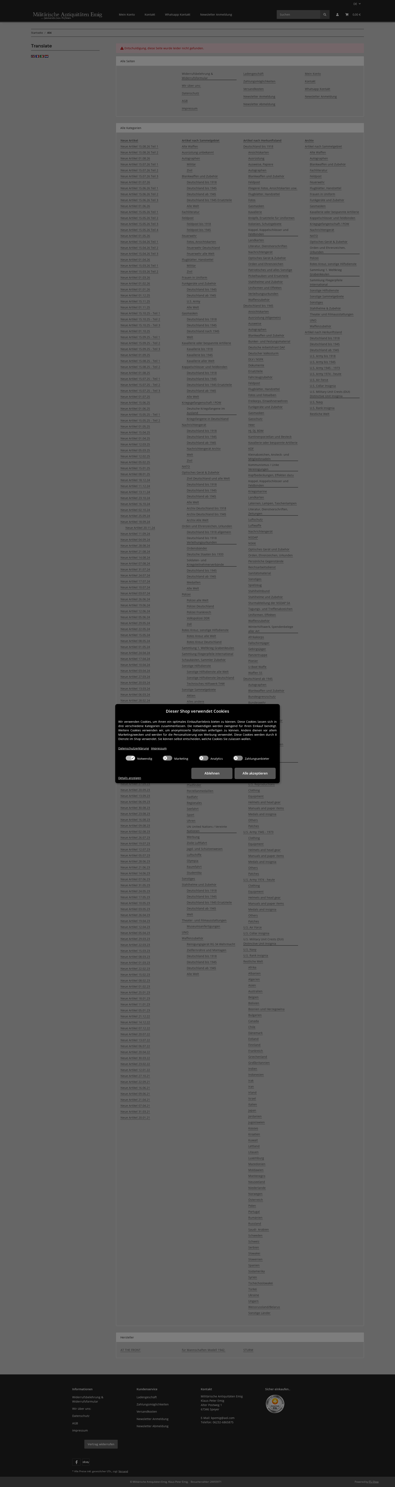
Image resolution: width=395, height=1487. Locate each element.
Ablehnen (212, 773)
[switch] (130, 758)
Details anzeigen (129, 778)
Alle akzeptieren (255, 773)
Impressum (159, 748)
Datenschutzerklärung (133, 748)
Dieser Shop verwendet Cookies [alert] (197, 711)
